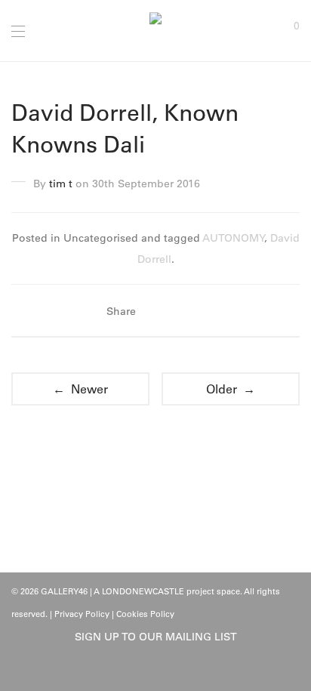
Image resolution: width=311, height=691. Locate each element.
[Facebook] (144, 670)
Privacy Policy (81, 614)
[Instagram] (167, 670)
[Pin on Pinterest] (199, 311)
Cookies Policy (145, 614)
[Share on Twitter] (177, 311)
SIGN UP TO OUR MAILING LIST (156, 636)
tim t (60, 183)
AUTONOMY (233, 238)
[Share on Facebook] (155, 311)
